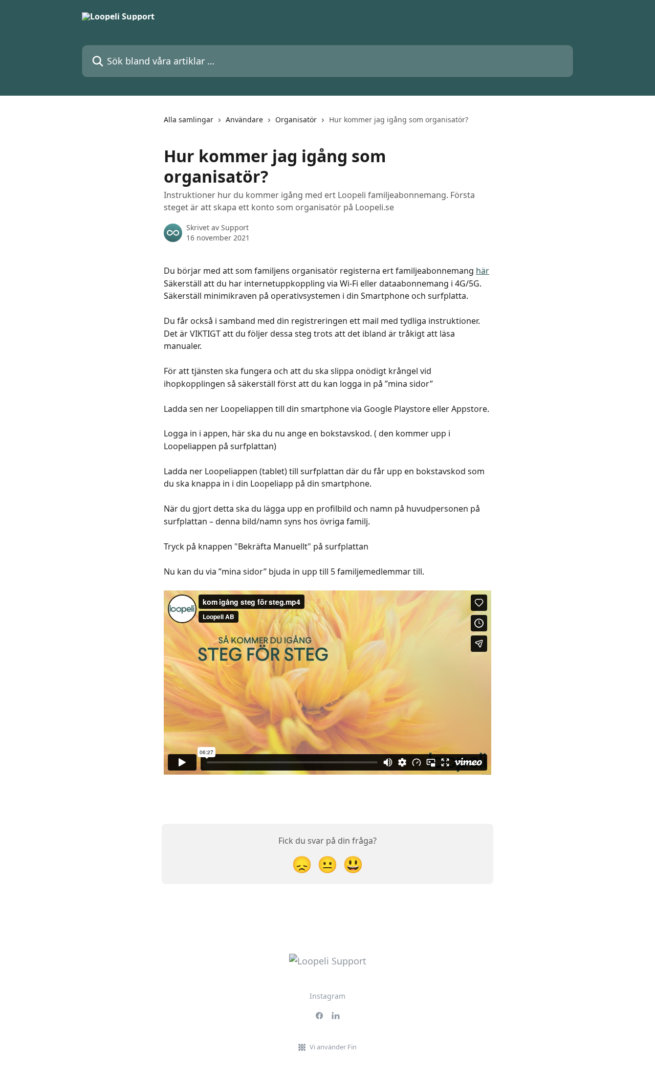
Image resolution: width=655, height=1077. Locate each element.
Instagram (327, 996)
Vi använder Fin (333, 1046)
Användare (244, 119)
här (482, 270)
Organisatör (296, 119)
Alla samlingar (188, 119)
